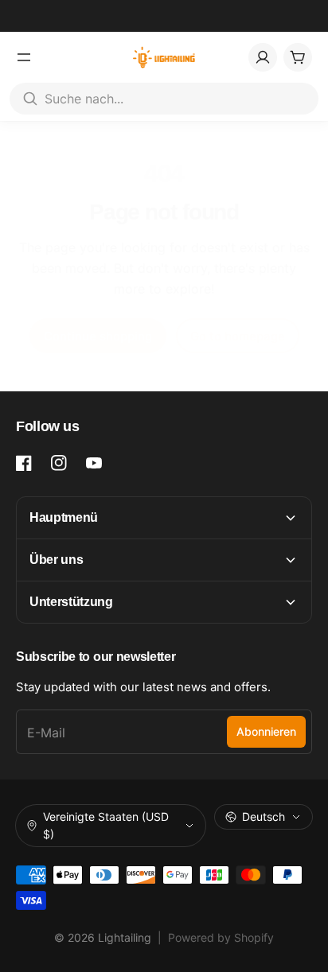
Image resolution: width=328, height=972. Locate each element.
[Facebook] (24, 463)
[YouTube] (94, 463)
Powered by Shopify (221, 937)
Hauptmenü (63, 517)
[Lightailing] (164, 57)
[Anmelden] (262, 57)
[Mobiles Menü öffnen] (24, 57)
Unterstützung (71, 601)
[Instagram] (59, 463)
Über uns (56, 559)
